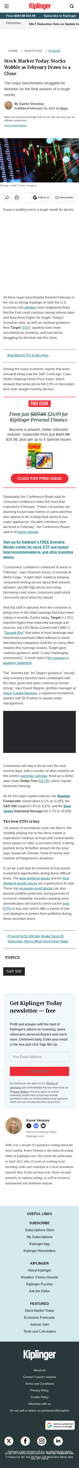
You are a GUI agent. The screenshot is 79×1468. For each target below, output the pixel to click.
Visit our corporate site (60, 1457)
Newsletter (67, 197)
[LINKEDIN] (37, 1126)
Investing (33, 50)
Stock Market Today (39, 1315)
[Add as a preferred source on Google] (60, 1429)
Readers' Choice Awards (39, 1281)
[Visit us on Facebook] (25, 1445)
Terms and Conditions (39, 1387)
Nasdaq (63, 796)
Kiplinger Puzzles (39, 1288)
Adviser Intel (39, 1328)
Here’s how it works (15, 125)
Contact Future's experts (39, 1381)
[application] (39, 731)
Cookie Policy (39, 1401)
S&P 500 (14, 971)
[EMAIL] (44, 1126)
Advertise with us (39, 1408)
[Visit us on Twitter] (8, 1445)
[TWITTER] (29, 1126)
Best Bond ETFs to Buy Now (28, 355)
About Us (39, 1374)
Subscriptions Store (39, 1234)
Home (13, 50)
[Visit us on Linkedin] (58, 1445)
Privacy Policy (39, 1394)
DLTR (44, 781)
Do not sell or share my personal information (39, 1414)
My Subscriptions (39, 1241)
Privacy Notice (19, 1091)
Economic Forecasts (39, 1322)
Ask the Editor (39, 1295)
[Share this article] (7, 197)
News (64, 108)
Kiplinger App (39, 1248)
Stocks (54, 50)
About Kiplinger (39, 1274)
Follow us (44, 197)
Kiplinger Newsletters (40, 1255)
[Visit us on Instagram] (41, 1445)
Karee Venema (31, 104)
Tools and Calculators (39, 1335)
